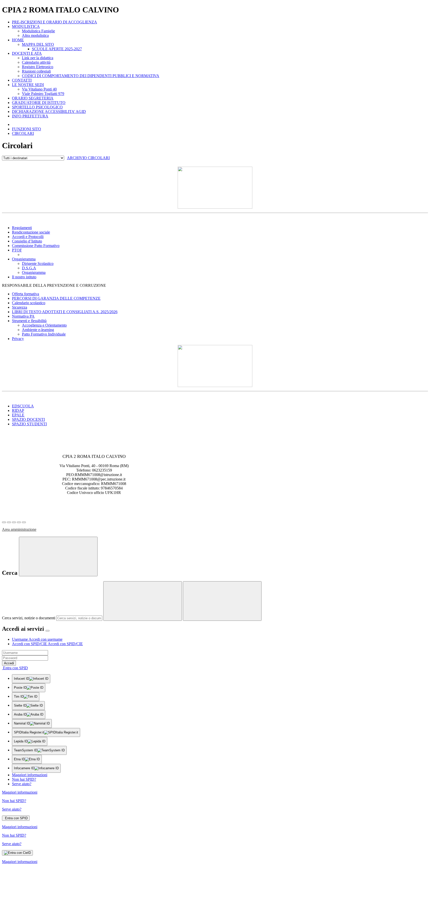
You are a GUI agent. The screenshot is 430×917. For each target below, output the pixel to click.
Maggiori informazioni (29, 775)
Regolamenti (22, 228)
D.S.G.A (29, 268)
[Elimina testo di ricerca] (142, 601)
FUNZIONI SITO (26, 129)
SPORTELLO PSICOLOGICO (37, 107)
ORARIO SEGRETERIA (33, 98)
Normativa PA (23, 316)
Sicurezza (19, 307)
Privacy (18, 339)
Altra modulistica (35, 35)
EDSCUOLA (23, 406)
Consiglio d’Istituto (27, 241)
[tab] (37, 639)
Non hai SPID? (24, 779)
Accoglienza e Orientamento (44, 325)
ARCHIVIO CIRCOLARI (88, 158)
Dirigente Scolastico (38, 263)
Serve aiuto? (21, 784)
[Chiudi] (58, 556)
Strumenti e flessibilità (29, 321)
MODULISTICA (26, 26)
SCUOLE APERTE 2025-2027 (57, 49)
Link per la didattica (37, 58)
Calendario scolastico (28, 303)
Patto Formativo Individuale (44, 334)
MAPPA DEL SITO (38, 44)
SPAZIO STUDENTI (29, 424)
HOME (18, 40)
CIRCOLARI (23, 133)
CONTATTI (22, 80)
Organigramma (24, 259)
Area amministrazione (19, 529)
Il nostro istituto (24, 277)
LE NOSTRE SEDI (28, 85)
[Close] (48, 630)
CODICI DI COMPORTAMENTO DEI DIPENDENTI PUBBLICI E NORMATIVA (90, 76)
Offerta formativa (25, 294)
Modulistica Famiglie (38, 31)
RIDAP (18, 410)
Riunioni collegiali (36, 71)
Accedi (9, 663)
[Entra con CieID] (17, 853)
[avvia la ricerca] (222, 601)
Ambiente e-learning (38, 330)
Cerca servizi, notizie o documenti (28, 618)
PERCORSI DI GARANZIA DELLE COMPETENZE (56, 298)
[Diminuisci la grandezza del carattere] (9, 522)
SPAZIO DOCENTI (28, 419)
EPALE (18, 415)
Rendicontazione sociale (31, 232)
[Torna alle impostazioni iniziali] (24, 522)
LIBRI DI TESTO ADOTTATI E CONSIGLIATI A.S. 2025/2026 (64, 312)
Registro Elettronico (37, 67)
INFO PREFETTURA (30, 116)
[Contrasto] (19, 522)
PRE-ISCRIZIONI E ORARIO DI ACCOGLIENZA (54, 22)
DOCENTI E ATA (27, 53)
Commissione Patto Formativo (35, 245)
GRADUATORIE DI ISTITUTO (38, 102)
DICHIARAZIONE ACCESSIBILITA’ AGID (49, 111)
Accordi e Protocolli (28, 237)
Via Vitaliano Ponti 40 (39, 89)
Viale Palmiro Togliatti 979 (43, 94)
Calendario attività (36, 62)
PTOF (17, 250)
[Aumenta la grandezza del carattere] (4, 522)
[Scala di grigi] (14, 522)
